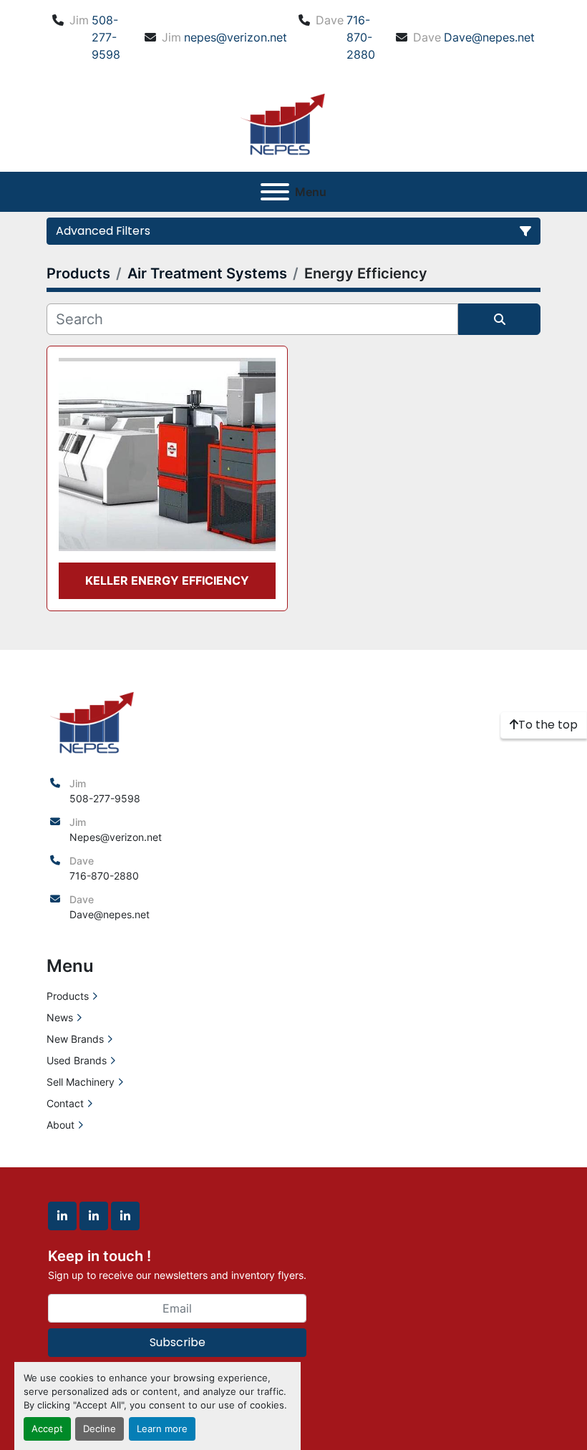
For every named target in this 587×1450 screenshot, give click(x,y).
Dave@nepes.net (489, 37)
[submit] (499, 319)
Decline (99, 1429)
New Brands (75, 1039)
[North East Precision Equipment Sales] (92, 720)
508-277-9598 (106, 37)
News (60, 1017)
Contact (65, 1103)
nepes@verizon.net (235, 37)
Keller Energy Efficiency (167, 580)
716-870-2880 (360, 37)
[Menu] (275, 191)
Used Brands (77, 1060)
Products (68, 996)
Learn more (162, 1429)
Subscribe (177, 1342)
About (60, 1125)
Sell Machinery (81, 1082)
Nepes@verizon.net (115, 837)
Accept (47, 1429)
